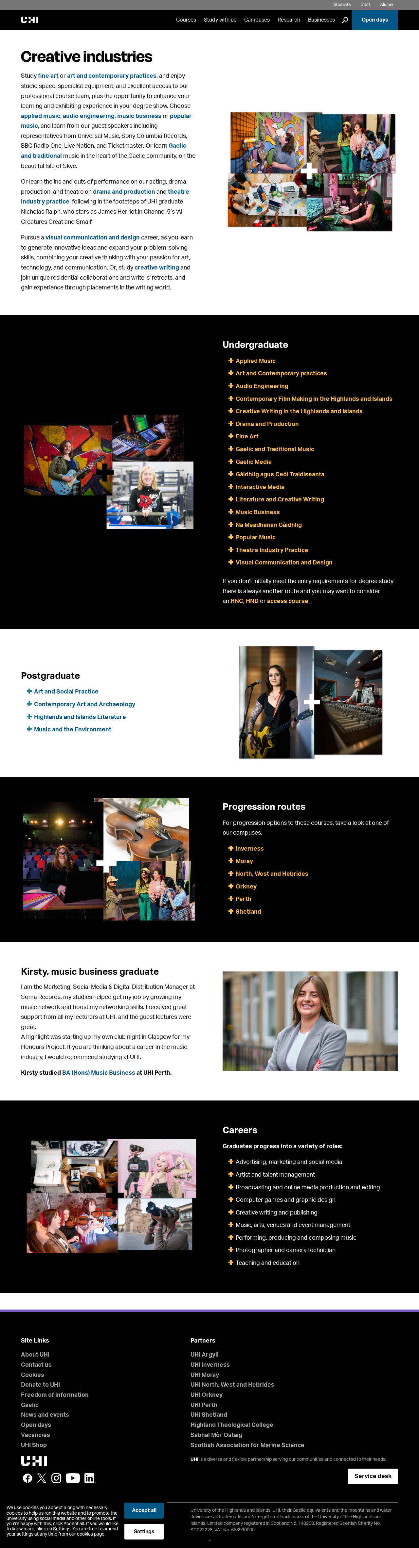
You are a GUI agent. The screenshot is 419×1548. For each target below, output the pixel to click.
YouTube (73, 1478)
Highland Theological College (232, 1425)
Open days (375, 20)
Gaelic (30, 1405)
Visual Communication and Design (284, 563)
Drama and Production (267, 424)
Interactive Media (260, 487)
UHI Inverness (210, 1365)
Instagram (56, 1478)
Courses (186, 20)
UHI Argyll (205, 1355)
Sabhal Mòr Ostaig (216, 1435)
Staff (365, 5)
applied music (40, 116)
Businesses (321, 20)
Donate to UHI (40, 1385)
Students (342, 5)
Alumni (386, 5)
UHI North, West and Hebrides (232, 1385)
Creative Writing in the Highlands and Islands (299, 412)
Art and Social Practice (66, 692)
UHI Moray (205, 1375)
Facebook (27, 1478)
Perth (243, 899)
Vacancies (35, 1435)
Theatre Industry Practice (272, 550)
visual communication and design (93, 238)
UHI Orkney (207, 1395)
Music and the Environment (72, 730)
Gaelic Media (254, 462)
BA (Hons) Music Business (99, 1073)
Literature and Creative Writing (280, 500)
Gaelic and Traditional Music (275, 449)
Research (289, 20)
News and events (45, 1415)
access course (287, 601)
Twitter (42, 1478)
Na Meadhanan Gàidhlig (269, 525)
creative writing (157, 268)
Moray (244, 861)
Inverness (250, 849)
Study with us (220, 20)
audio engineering (89, 116)
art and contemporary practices (111, 76)
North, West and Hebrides (272, 874)
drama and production (124, 192)
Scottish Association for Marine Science (247, 1445)
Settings (144, 1531)
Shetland (248, 912)
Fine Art (247, 437)
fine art (48, 76)
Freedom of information (55, 1395)
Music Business (258, 512)
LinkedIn (90, 1478)
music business (139, 116)
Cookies (32, 1375)
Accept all (144, 1510)
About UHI (35, 1355)
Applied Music (256, 361)
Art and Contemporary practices (281, 374)
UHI (194, 1459)
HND (252, 601)
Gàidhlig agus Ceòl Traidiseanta (280, 475)
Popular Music (256, 538)
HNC (236, 601)
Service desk (373, 1476)
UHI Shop (34, 1445)
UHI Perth (204, 1405)
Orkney (246, 887)
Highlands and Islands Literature (80, 717)
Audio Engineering (262, 386)
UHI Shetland (209, 1415)
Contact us (36, 1365)
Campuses (257, 20)
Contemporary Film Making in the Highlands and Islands (314, 399)
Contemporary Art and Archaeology (84, 705)
